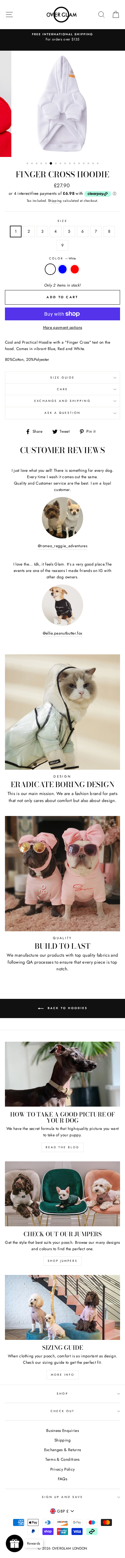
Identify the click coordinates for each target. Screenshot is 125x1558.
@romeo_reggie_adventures (62, 546)
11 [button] (75, 163)
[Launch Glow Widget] (14, 1543)
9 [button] (65, 163)
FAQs (62, 1479)
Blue (62, 269)
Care (62, 389)
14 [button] (89, 163)
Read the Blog (62, 1147)
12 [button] (79, 163)
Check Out (63, 1411)
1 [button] (27, 163)
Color (62, 258)
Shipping (55, 200)
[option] (62, 37)
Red (75, 269)
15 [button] (93, 163)
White (50, 269)
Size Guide (62, 377)
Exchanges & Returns (62, 1450)
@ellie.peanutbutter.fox (63, 633)
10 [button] (70, 163)
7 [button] (56, 163)
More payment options (62, 327)
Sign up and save (62, 1497)
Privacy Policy (62, 1469)
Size (62, 221)
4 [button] (41, 163)
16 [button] (98, 163)
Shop (62, 1393)
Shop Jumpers (62, 1261)
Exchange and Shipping (62, 401)
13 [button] (84, 163)
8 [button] (61, 163)
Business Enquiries (62, 1430)
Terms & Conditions (62, 1459)
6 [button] (51, 163)
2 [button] (32, 163)
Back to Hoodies (67, 1008)
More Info (62, 1374)
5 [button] (46, 163)
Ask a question (62, 413)
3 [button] (37, 163)
